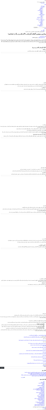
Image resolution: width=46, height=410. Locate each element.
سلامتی (41, 23)
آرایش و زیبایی (40, 20)
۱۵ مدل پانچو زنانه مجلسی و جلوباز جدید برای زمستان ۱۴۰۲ (37, 343)
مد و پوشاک (40, 25)
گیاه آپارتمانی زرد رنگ (39, 335)
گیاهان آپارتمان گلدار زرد (32, 335)
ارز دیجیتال (40, 9)
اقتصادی (41, 7)
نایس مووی (42, 382)
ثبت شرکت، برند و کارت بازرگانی (39, 398)
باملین (45, 4)
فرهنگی (41, 11)
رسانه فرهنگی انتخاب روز (40, 388)
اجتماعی (41, 8)
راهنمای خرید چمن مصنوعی (40, 392)
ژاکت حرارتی (42, 391)
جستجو (45, 366)
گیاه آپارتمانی (44, 335)
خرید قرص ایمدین (41, 403)
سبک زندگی (42, 19)
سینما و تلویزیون (40, 10)
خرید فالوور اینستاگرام (41, 385)
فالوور (43, 383)
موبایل (41, 16)
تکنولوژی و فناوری (41, 14)
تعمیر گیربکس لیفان (41, 396)
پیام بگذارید (44, 365)
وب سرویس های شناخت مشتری (39, 404)
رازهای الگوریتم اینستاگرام (40, 389)
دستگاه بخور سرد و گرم (40, 402)
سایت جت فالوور (41, 387)
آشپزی (41, 21)
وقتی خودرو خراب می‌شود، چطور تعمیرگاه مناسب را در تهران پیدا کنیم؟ (35, 372)
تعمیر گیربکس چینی (41, 397)
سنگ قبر (43, 384)
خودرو (41, 15)
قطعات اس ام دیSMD (40, 395)
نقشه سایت (42, 2)
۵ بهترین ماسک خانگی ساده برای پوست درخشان (39, 375)
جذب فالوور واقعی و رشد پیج (40, 401)
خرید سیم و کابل (41, 393)
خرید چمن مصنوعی (41, 400)
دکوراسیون (40, 22)
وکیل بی (43, 386)
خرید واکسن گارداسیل (41, 399)
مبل (43, 381)
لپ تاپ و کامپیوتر (39, 17)
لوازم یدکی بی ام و (41, 394)
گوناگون (41, 13)
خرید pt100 (42, 390)
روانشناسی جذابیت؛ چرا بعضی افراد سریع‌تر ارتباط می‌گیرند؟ (37, 373)
